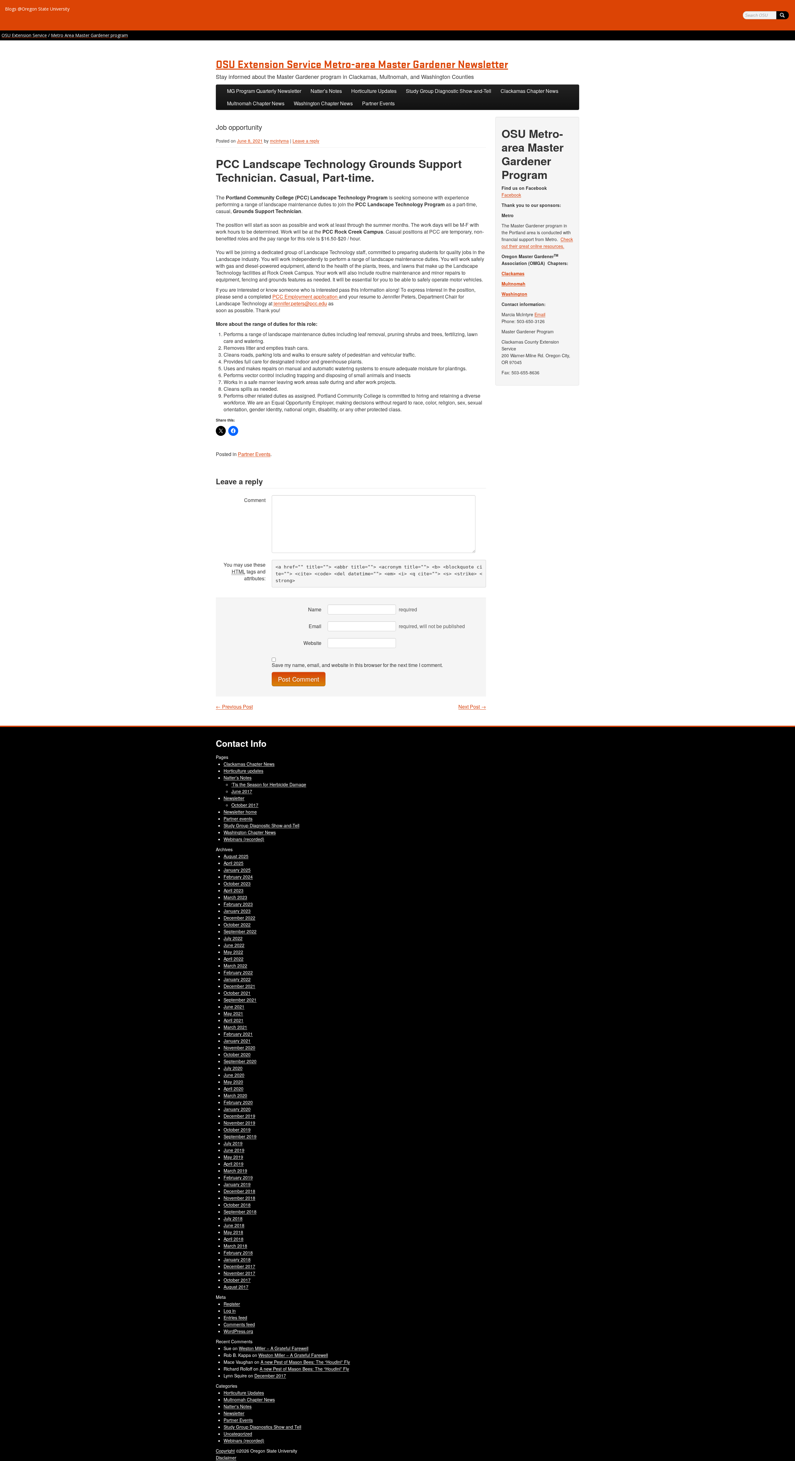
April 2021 (233, 1020)
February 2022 (238, 972)
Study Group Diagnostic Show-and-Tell (448, 90)
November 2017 (239, 1273)
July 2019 (233, 1143)
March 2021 (235, 1027)
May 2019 (233, 1157)
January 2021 (237, 1041)
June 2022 (234, 945)
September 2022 (240, 931)
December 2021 (239, 986)
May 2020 (233, 1082)
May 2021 (233, 1013)
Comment (255, 500)
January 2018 (237, 1259)
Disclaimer (226, 1457)
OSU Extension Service (24, 35)
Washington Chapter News (323, 103)
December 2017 (239, 1266)
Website (312, 642)
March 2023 (235, 897)
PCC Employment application (305, 296)
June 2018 (234, 1225)
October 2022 (237, 924)
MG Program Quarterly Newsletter (264, 90)
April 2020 (233, 1088)
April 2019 (233, 1164)
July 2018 (233, 1218)
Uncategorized (238, 1434)
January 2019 (237, 1184)
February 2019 (238, 1177)
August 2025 (236, 856)
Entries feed (235, 1317)
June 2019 (234, 1150)
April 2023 (233, 890)
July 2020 (233, 1068)
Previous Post (234, 706)
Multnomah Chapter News (255, 103)
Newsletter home (240, 812)
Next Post (472, 706)
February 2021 (238, 1034)
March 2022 (235, 965)
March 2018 (235, 1246)
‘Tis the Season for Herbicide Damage (268, 784)
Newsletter (234, 798)
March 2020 (235, 1095)
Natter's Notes (238, 1406)
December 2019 (239, 1116)
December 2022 (239, 918)
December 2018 (239, 1191)
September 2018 (240, 1211)
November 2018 (239, 1198)
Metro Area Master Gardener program (89, 35)
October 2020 (237, 1054)
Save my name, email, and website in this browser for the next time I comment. (357, 665)
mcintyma (279, 141)
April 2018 (233, 1239)
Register (232, 1304)
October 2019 (237, 1129)
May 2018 (233, 1232)
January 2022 (237, 979)
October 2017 (244, 805)
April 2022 (233, 959)
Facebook (511, 195)
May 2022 (233, 952)
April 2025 (233, 863)
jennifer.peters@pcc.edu (300, 303)
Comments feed (239, 1324)
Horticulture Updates (374, 90)
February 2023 (238, 904)
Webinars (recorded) (244, 839)
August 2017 (236, 1287)
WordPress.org (238, 1331)
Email (315, 626)
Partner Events (378, 103)
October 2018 (237, 1205)
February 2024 (238, 877)
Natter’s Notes (326, 90)
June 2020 (234, 1075)
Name (314, 609)
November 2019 (239, 1123)
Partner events (238, 818)
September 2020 (240, 1061)
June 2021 (234, 1006)
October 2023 (237, 883)
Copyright (225, 1451)
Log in (230, 1311)
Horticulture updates (243, 771)
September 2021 (240, 1000)
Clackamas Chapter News (529, 90)
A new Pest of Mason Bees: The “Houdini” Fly (305, 1362)
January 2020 (237, 1109)
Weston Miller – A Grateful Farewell (273, 1348)
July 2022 (233, 938)
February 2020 (238, 1102)
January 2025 (237, 870)
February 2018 (238, 1252)
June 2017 (241, 791)
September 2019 (240, 1136)
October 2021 (237, 993)
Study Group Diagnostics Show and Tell (262, 1427)
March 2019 (235, 1170)
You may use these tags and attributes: (245, 571)
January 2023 (237, 911)
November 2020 (239, 1047)
